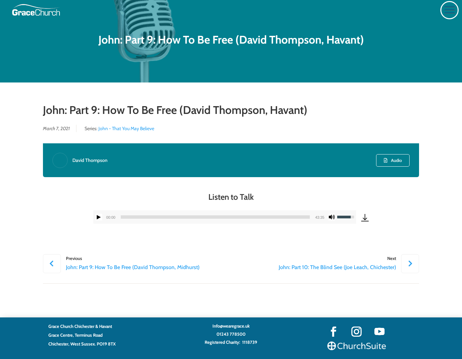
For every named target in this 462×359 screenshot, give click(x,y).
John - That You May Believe (126, 128)
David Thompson (90, 160)
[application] (224, 217)
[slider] (215, 217)
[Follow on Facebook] (333, 331)
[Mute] (331, 217)
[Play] (98, 217)
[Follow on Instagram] (356, 331)
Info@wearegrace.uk (231, 326)
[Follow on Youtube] (379, 331)
